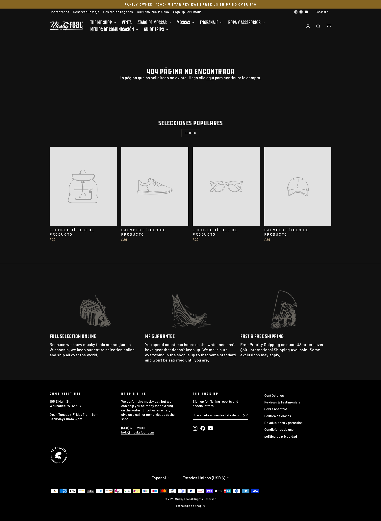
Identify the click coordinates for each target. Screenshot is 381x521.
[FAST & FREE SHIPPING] (285, 304)
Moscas (184, 22)
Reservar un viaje (86, 12)
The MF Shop (101, 22)
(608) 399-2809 (133, 428)
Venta (127, 22)
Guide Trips (154, 29)
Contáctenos (59, 12)
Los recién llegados (118, 12)
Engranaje (209, 22)
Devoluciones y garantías (283, 423)
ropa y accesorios (245, 22)
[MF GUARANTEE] (190, 304)
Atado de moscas (153, 22)
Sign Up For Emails (187, 12)
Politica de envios (277, 416)
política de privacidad (280, 436)
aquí (210, 77)
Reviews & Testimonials (282, 402)
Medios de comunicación (112, 29)
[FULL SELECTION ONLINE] (95, 304)
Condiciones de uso (279, 429)
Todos (190, 133)
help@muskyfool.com (137, 432)
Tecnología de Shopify (190, 505)
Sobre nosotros (276, 409)
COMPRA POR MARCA (153, 12)
